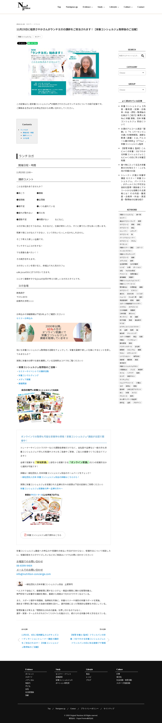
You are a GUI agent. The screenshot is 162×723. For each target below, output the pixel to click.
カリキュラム (124, 379)
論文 (140, 297)
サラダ (122, 323)
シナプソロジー (125, 356)
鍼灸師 (122, 333)
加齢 (136, 317)
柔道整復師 (123, 300)
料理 (127, 393)
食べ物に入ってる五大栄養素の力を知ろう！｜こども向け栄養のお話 (133, 167)
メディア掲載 (24, 379)
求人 (121, 393)
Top (59, 7)
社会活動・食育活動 (124, 680)
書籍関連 (22, 383)
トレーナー (123, 231)
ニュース (123, 297)
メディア (133, 231)
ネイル (122, 373)
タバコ (134, 393)
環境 (134, 386)
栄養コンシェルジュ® (64, 680)
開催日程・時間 (28, 132)
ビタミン (134, 290)
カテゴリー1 (124, 241)
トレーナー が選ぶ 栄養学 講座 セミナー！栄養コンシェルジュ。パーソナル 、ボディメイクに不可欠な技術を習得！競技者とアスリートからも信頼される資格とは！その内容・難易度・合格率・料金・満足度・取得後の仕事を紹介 (133, 187)
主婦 (125, 330)
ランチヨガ (24, 130)
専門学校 (136, 356)
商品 (134, 336)
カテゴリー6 (124, 234)
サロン (122, 353)
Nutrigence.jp (72, 7)
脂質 (131, 330)
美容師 (140, 369)
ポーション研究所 (62, 683)
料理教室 (133, 287)
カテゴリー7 (124, 290)
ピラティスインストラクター (129, 327)
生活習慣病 (123, 264)
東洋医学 (123, 363)
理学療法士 (123, 287)
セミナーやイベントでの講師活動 (33, 371)
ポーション (137, 267)
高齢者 (122, 360)
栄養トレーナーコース (127, 284)
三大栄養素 (123, 310)
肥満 (131, 300)
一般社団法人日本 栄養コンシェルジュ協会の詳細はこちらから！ (49, 477)
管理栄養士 (134, 274)
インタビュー (131, 340)
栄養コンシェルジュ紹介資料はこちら (44, 535)
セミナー (38, 37)
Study (100, 7)
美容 (136, 360)
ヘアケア (130, 373)
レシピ (122, 267)
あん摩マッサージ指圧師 (128, 399)
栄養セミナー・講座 (126, 247)
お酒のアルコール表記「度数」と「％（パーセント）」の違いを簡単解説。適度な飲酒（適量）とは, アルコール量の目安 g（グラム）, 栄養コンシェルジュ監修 (133, 136)
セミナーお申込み (24, 318)
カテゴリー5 (124, 257)
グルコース (123, 396)
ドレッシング (131, 333)
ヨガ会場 (26, 138)
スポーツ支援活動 (123, 683)
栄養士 (122, 340)
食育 (131, 261)
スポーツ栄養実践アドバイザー (130, 303)
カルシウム (131, 350)
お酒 (128, 267)
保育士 (128, 386)
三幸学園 (123, 313)
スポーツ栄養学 (125, 336)
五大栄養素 (134, 264)
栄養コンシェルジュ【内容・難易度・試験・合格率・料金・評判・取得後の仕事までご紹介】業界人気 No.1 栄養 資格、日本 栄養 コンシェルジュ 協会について (133, 115)
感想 (139, 221)
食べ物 (138, 214)
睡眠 (139, 350)
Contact (140, 7)
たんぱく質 (132, 297)
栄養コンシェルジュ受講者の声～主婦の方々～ (41, 488)
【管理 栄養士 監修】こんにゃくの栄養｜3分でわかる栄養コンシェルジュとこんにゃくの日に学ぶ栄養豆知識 (133, 154)
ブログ (88, 680)
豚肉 (131, 396)
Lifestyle (113, 7)
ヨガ (121, 386)
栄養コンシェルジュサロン (129, 366)
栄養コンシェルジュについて (129, 280)
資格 (132, 224)
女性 (121, 270)
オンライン (123, 317)
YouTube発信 (130, 270)
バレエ (132, 369)
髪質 (137, 373)
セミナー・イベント (33, 24)
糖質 (137, 300)
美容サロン (131, 376)
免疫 (130, 320)
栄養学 (131, 277)
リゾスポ (139, 294)
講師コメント (27, 135)
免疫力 (28, 683)
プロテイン (137, 402)
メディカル (123, 261)
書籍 (141, 287)
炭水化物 (130, 294)
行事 (118, 674)
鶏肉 (130, 343)
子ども (133, 241)
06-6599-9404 (24, 565)
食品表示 (138, 320)
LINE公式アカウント (134, 389)
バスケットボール (126, 346)
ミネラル (123, 307)
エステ (122, 376)
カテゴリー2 (124, 224)
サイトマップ (109, 709)
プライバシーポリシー (90, 709)
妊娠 (141, 336)
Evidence (87, 7)
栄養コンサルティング (28, 375)
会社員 (137, 346)
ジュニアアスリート (126, 383)
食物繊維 (123, 277)
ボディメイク (131, 353)
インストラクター (126, 251)
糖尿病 (129, 360)
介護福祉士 (123, 369)
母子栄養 (123, 320)
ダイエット (123, 244)
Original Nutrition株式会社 (84, 718)
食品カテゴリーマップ (127, 221)
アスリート (123, 274)
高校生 (122, 402)
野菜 (138, 224)
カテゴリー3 (124, 228)
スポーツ (139, 247)
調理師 (122, 350)
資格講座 (59, 677)
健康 (132, 257)
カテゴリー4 (133, 307)
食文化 (122, 294)
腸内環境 (123, 343)
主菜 (128, 402)
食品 (132, 228)
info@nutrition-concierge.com (33, 574)
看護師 (132, 310)
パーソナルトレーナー (127, 237)
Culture (127, 7)
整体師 (122, 389)
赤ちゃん (132, 313)
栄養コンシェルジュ (24, 37)
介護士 (138, 383)
